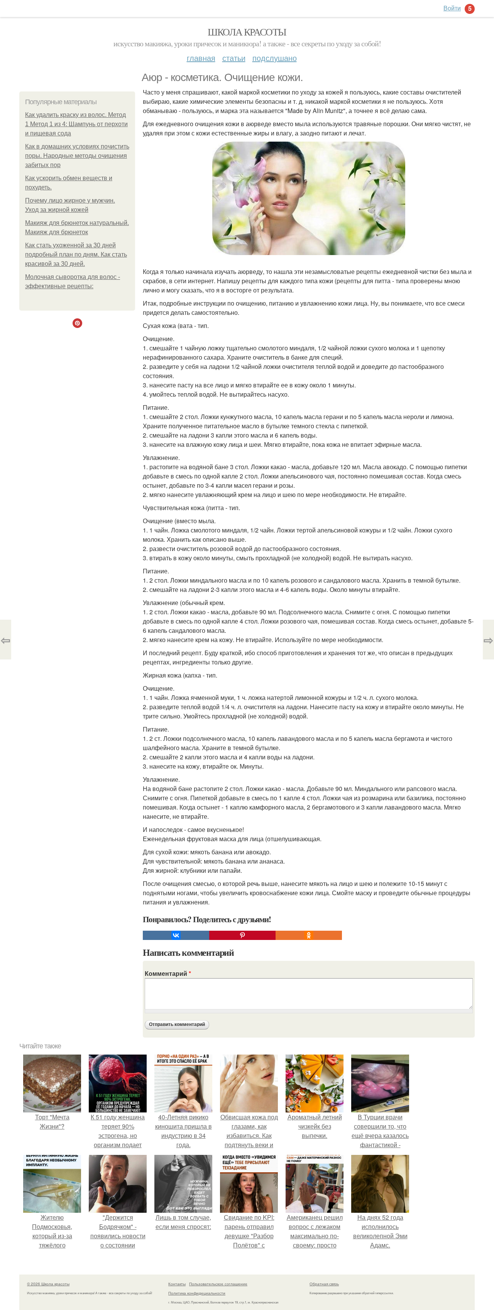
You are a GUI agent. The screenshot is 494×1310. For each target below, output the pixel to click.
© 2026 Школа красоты (48, 1283)
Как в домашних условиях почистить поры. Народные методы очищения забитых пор (77, 155)
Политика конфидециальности (196, 1293)
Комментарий (168, 973)
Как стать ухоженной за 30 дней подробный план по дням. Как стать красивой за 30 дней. (76, 254)
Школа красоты (247, 31)
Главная (201, 57)
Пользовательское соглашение (218, 1283)
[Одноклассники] (309, 935)
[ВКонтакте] (176, 935)
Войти (452, 7)
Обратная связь (324, 1283)
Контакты (177, 1283)
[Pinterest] (242, 935)
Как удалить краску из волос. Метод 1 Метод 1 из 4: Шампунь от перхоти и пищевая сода (76, 124)
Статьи (233, 57)
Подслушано (274, 57)
